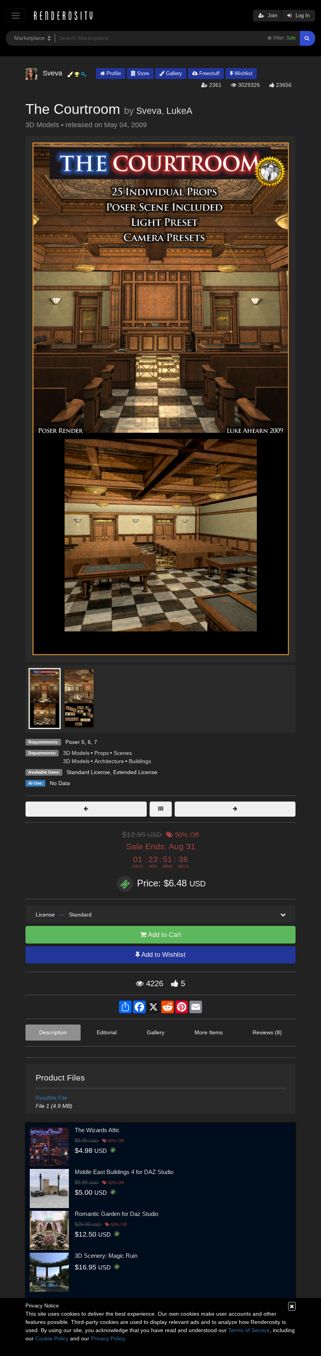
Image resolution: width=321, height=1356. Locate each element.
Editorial (107, 1032)
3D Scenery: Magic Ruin (106, 1255)
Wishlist (242, 73)
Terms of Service (249, 1330)
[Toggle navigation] (15, 15)
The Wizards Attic (97, 1130)
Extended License (135, 772)
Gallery (173, 73)
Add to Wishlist (163, 954)
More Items (209, 1032)
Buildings (140, 761)
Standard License (88, 772)
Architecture (109, 761)
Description (53, 1032)
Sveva (149, 111)
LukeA (179, 111)
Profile (113, 73)
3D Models (76, 753)
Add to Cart (163, 934)
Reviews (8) (267, 1032)
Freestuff (209, 73)
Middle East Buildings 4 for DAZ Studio (124, 1172)
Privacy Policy (107, 1338)
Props (101, 753)
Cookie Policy (52, 1338)
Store (142, 73)
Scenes (123, 753)
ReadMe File (51, 1098)
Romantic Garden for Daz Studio (116, 1213)
